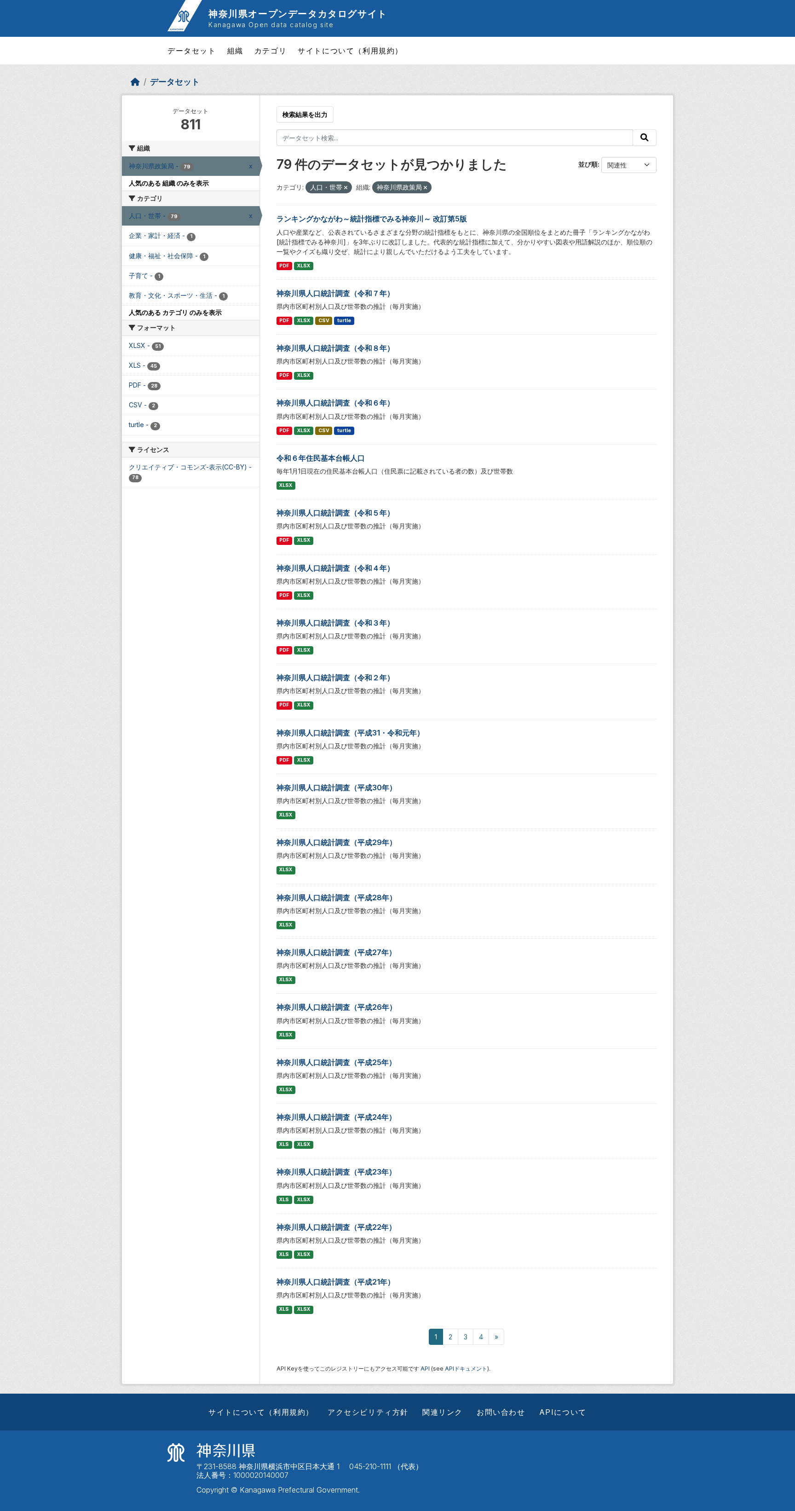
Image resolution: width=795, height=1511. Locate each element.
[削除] (345, 188)
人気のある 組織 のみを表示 (169, 183)
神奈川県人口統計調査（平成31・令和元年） (350, 732)
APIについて (563, 1412)
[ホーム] (135, 82)
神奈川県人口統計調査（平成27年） (336, 952)
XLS (284, 1144)
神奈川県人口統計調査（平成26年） (337, 1007)
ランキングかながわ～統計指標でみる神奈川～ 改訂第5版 (372, 218)
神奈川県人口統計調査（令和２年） (335, 677)
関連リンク (442, 1412)
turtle (344, 321)
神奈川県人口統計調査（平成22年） (336, 1227)
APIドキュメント (466, 1368)
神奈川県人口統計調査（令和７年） (335, 293)
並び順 (588, 164)
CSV (323, 321)
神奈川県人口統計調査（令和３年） (335, 622)
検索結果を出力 (305, 114)
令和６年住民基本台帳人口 (321, 458)
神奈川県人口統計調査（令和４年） (335, 568)
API (425, 1368)
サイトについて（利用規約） (350, 50)
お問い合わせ (501, 1412)
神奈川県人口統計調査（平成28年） (337, 897)
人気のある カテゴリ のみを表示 (175, 312)
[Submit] (645, 137)
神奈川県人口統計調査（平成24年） (336, 1117)
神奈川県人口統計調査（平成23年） (336, 1171)
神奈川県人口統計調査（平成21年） (336, 1281)
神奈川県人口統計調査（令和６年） (335, 402)
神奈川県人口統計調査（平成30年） (337, 787)
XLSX (303, 266)
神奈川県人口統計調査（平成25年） (336, 1062)
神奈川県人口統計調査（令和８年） (335, 348)
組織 (235, 50)
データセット (191, 50)
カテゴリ (270, 50)
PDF (284, 266)
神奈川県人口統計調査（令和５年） (335, 512)
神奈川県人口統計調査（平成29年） (337, 842)
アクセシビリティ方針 (368, 1412)
